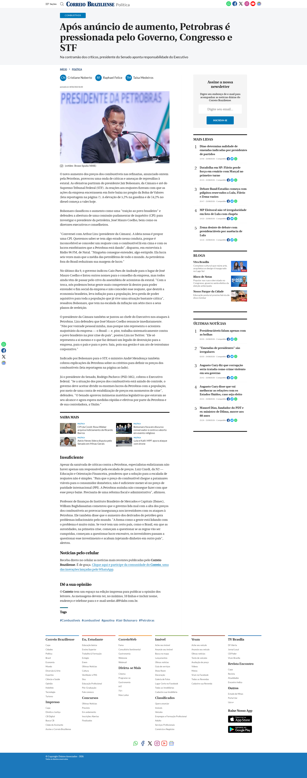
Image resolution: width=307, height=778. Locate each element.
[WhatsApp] (228, 5)
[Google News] (259, 5)
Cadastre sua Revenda (202, 683)
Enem (84, 662)
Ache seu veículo (199, 645)
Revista (231, 674)
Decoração (160, 675)
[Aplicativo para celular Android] (240, 730)
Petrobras (147, 620)
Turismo (49, 696)
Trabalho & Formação (92, 653)
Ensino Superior (89, 649)
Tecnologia (50, 692)
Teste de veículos (199, 658)
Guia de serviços (162, 666)
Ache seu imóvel (162, 645)
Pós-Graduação (89, 687)
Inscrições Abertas (90, 716)
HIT (120, 686)
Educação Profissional (92, 683)
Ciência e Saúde (53, 679)
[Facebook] (234, 5)
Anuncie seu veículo (200, 649)
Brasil (48, 658)
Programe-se (124, 678)
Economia (50, 662)
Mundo (49, 666)
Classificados (165, 698)
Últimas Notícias (89, 666)
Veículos (159, 712)
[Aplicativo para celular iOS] (240, 719)
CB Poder (232, 653)
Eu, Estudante (92, 639)
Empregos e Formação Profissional (171, 716)
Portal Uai (232, 698)
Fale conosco (88, 692)
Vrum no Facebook (200, 675)
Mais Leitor (123, 695)
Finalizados (87, 720)
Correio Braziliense (60, 639)
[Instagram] (246, 5)
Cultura (85, 670)
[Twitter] (240, 5)
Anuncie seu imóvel (164, 649)
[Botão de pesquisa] (61, 4)
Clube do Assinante (54, 725)
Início (63, 69)
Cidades (49, 649)
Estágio (85, 658)
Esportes (50, 675)
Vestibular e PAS (89, 675)
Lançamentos (161, 658)
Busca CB (50, 720)
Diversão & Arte (53, 670)
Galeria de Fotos (162, 679)
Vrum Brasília (234, 658)
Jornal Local (233, 649)
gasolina (108, 620)
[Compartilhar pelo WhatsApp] (235, 160)
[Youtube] (253, 5)
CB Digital (50, 716)
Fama (121, 645)
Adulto (158, 720)
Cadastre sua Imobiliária (166, 692)
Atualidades (233, 678)
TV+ (120, 690)
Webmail (122, 662)
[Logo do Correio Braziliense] (90, 4)
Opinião (49, 683)
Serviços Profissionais (165, 725)
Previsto (86, 708)
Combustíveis (71, 620)
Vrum (196, 639)
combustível (91, 620)
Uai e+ (231, 702)
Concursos (90, 698)
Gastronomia (124, 653)
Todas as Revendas (200, 679)
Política (123, 4)
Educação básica (89, 645)
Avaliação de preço (200, 662)
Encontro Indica (235, 682)
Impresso (53, 702)
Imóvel (160, 639)
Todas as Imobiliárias (164, 687)
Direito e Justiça (53, 712)
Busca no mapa (162, 653)
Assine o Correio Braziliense (58, 729)
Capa (48, 645)
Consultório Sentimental (129, 649)
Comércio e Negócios (164, 729)
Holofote (50, 687)
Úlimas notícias (162, 662)
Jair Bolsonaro (127, 620)
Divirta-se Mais (129, 668)
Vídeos (195, 666)
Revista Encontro (241, 664)
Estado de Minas (235, 694)
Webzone (122, 658)
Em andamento (89, 712)
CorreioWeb (127, 639)
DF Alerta (232, 645)
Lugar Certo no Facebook (166, 683)
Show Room (160, 670)
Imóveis (158, 708)
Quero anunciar (162, 703)
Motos (194, 670)
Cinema (122, 674)
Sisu (84, 679)
